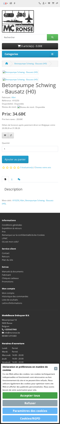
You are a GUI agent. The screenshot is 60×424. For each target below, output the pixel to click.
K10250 (16, 200)
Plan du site (7, 259)
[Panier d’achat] (53, 3)
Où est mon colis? (10, 241)
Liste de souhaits (10, 299)
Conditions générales (12, 224)
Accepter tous (30, 395)
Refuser (30, 403)
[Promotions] (15, 3)
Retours (5, 256)
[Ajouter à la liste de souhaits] (5, 135)
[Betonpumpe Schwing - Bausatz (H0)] (20, 73)
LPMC (5, 238)
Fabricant (6, 274)
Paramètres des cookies (30, 411)
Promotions (7, 281)
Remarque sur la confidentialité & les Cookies (23, 235)
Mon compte (8, 293)
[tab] (5, 179)
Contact (5, 253)
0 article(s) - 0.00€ (31, 46)
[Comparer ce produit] (11, 135)
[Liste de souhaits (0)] (49, 3)
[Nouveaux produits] (11, 3)
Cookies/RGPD (30, 418)
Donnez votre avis (43, 167)
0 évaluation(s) (26, 167)
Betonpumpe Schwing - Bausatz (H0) (30, 63)
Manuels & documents (12, 271)
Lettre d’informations (12, 303)
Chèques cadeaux (10, 278)
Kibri (22, 200)
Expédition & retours (12, 228)
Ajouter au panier (15, 159)
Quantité (6, 143)
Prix (4, 231)
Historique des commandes (15, 296)
